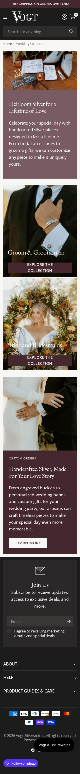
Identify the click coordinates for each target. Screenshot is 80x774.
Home (7, 43)
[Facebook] (32, 750)
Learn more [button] (28, 542)
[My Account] (64, 17)
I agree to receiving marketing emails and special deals (39, 633)
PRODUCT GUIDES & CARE (29, 691)
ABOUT (10, 664)
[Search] (71, 31)
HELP (8, 677)
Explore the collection (40, 268)
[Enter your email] (68, 621)
